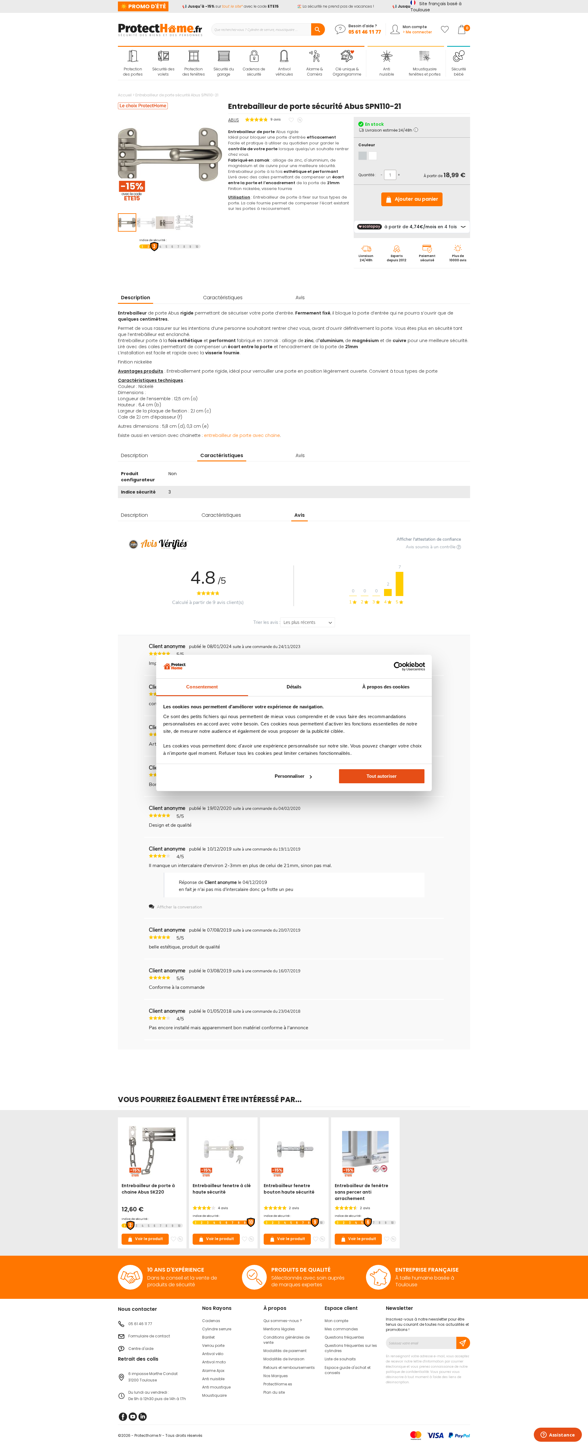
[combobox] (268, 29)
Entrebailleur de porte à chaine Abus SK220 (148, 1189)
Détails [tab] (294, 686)
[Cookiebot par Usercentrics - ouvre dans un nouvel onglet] (398, 666)
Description (135, 297)
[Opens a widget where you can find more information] (558, 1435)
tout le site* (224, 6)
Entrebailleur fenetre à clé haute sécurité (222, 1189)
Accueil (125, 95)
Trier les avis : (266, 622)
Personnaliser (289, 776)
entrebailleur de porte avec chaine (242, 435)
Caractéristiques (223, 297)
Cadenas (211, 1320)
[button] (146, 222)
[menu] (241, 63)
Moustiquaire (214, 1395)
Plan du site (274, 1392)
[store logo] (160, 29)
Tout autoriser (382, 776)
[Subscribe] (463, 1343)
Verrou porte (213, 1345)
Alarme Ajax (213, 1370)
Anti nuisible (213, 1378)
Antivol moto (214, 1362)
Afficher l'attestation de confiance (429, 539)
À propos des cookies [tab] (385, 686)
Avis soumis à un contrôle (431, 547)
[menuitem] (133, 63)
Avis (300, 297)
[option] (362, 155)
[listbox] (412, 156)
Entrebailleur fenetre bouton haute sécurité (289, 1189)
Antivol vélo (212, 1353)
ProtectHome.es (277, 1384)
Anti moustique (216, 1387)
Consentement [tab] (202, 686)
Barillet (208, 1337)
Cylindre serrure (216, 1329)
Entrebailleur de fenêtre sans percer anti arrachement (361, 1192)
